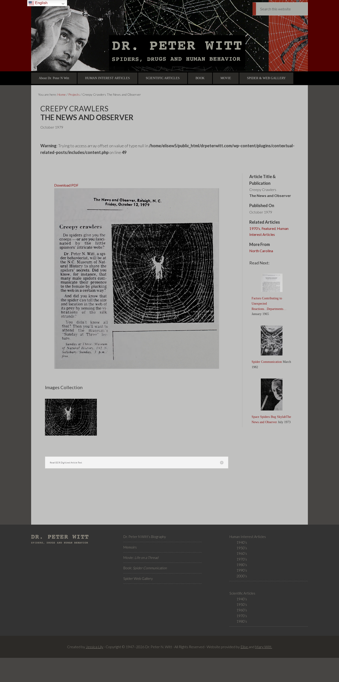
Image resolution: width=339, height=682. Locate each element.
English (41, 3)
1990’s (241, 570)
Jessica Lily (94, 646)
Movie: (140, 557)
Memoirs (130, 547)
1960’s (241, 553)
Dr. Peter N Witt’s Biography (144, 537)
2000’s (241, 576)
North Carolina (261, 251)
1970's (254, 228)
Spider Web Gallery (138, 578)
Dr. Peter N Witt (169, 35)
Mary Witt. (263, 646)
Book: (145, 568)
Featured (269, 228)
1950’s (241, 548)
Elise (245, 646)
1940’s (241, 542)
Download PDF (66, 185)
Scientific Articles (242, 593)
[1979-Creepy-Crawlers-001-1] (71, 435)
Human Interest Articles (268, 231)
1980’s (241, 565)
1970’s (241, 559)
